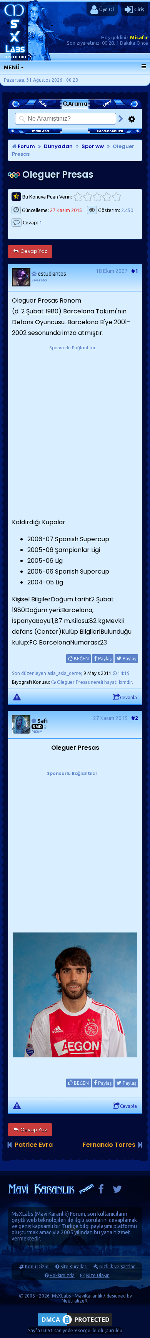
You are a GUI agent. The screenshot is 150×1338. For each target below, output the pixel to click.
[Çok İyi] (116, 197)
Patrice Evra (34, 1144)
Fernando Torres (109, 1144)
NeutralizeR (75, 1300)
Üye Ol (106, 9)
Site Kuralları (74, 1266)
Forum (26, 146)
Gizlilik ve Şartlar (117, 1266)
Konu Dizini (37, 1266)
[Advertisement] (75, 427)
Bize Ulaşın (98, 1275)
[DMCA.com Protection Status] (75, 1325)
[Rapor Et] (17, 696)
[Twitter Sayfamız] (117, 1190)
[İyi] (107, 197)
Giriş (138, 9)
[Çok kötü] (78, 197)
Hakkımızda (62, 1275)
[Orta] (97, 197)
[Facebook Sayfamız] (101, 1190)
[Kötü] (87, 197)
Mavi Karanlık (51, 1214)
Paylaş (104, 658)
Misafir (139, 37)
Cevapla (128, 697)
